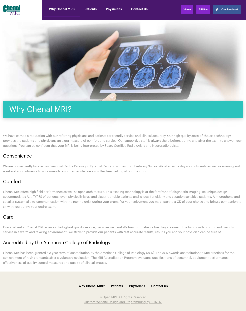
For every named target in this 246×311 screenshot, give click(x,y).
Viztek (187, 9)
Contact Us (139, 9)
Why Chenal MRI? (62, 9)
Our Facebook (229, 9)
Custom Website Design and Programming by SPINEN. (123, 302)
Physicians (114, 9)
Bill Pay (203, 9)
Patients (91, 9)
